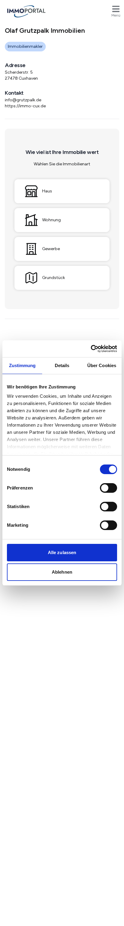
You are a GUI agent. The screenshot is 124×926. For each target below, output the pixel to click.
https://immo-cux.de (25, 106)
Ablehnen (62, 572)
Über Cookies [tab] (101, 365)
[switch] (108, 488)
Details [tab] (62, 365)
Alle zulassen (62, 552)
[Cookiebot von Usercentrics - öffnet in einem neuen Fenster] (90, 349)
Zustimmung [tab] (22, 365)
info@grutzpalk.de (23, 100)
